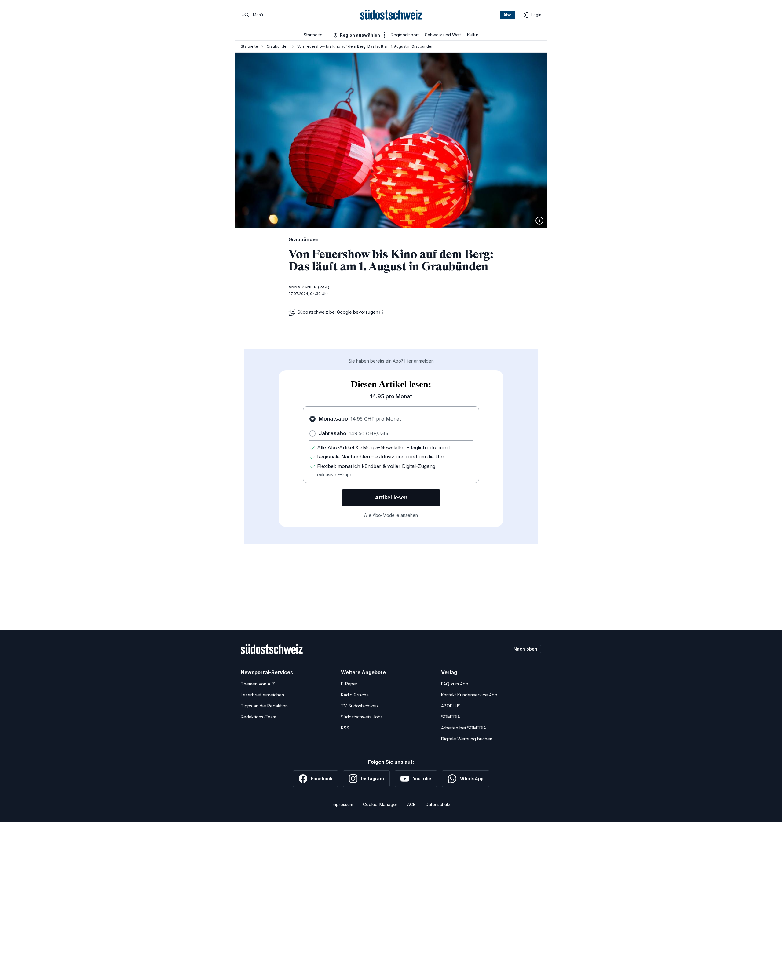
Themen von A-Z (258, 683)
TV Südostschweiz (360, 705)
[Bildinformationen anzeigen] (539, 220)
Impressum (342, 804)
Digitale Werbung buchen (466, 738)
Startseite (313, 34)
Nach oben (525, 649)
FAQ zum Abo (454, 683)
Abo (507, 14)
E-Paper (349, 683)
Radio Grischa (355, 694)
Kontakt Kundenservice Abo (469, 694)
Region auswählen (360, 35)
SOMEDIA (450, 716)
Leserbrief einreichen (262, 694)
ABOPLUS (451, 705)
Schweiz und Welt (443, 34)
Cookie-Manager (380, 804)
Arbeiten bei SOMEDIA (463, 727)
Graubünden (278, 46)
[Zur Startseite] (391, 15)
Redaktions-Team (258, 716)
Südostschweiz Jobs (362, 716)
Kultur (472, 34)
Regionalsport (405, 34)
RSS (345, 727)
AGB (411, 804)
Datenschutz (438, 804)
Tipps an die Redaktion (264, 705)
